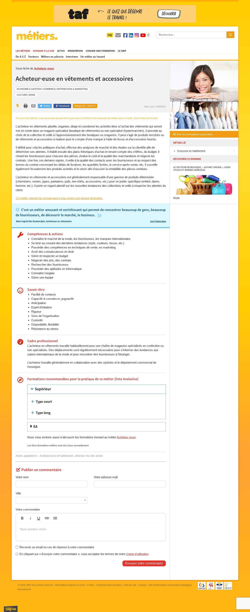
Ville (18, 493)
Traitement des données (109, 585)
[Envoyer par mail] (34, 106)
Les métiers (23, 51)
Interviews (72, 56)
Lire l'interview (158, 221)
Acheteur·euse (44, 68)
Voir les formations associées (194, 134)
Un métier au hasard (92, 56)
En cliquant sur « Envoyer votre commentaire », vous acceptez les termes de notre (84, 554)
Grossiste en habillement (191, 150)
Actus (61, 51)
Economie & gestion (29, 89)
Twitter (46, 106)
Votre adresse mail (106, 477)
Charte (90, 585)
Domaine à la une (43, 51)
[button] (22, 518)
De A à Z (21, 56)
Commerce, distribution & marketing (65, 89)
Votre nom (22, 477)
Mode (32, 95)
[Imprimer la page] (25, 106)
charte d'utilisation (137, 554)
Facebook (63, 106)
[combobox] (52, 500)
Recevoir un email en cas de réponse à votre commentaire (57, 547)
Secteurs (33, 56)
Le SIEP (122, 51)
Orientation (75, 51)
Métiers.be (37, 35)
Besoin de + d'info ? (85, 106)
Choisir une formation (100, 51)
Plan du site (130, 585)
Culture (22, 95)
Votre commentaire (28, 509)
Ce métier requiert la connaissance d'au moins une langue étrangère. (59, 198)
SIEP (28, 585)
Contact (142, 585)
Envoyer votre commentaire (144, 563)
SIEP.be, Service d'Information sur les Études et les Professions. (11, 609)
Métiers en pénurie (52, 56)
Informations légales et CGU (70, 585)
